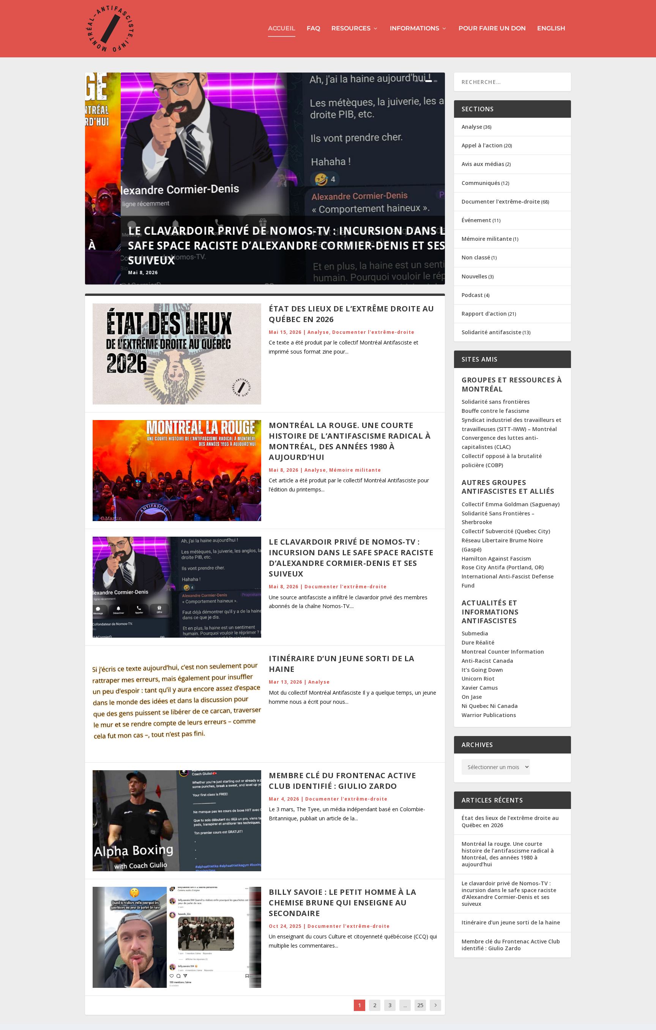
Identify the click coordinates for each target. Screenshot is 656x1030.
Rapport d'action (484, 313)
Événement (476, 220)
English (551, 28)
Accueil (281, 28)
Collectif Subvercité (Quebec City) (506, 531)
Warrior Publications (489, 715)
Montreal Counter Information (503, 651)
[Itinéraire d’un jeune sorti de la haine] (177, 703)
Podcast (472, 295)
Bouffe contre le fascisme (495, 410)
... (405, 1005)
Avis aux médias (483, 163)
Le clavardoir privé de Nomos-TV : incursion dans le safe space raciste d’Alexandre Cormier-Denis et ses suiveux (254, 245)
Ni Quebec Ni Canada (490, 705)
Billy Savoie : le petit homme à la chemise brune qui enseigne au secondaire (342, 902)
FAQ (313, 28)
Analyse (318, 332)
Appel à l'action (482, 145)
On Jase (472, 696)
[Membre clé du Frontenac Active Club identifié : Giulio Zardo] (177, 820)
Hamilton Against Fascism (496, 558)
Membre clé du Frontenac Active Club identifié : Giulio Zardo (342, 780)
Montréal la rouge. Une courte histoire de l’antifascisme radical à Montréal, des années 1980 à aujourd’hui (349, 441)
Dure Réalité (478, 642)
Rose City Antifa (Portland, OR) (503, 567)
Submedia (475, 633)
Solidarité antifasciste (491, 332)
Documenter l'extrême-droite (373, 332)
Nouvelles (474, 276)
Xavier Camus (480, 687)
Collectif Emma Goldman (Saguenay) (511, 504)
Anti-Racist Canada (487, 660)
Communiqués (481, 182)
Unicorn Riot (478, 678)
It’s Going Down (482, 669)
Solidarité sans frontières (496, 401)
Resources (351, 28)
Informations (414, 28)
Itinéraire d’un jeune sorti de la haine (511, 922)
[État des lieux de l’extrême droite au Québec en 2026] (177, 353)
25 (420, 1005)
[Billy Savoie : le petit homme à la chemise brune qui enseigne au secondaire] (177, 937)
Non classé (476, 257)
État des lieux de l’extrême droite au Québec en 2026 (510, 821)
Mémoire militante (355, 470)
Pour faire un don (492, 28)
